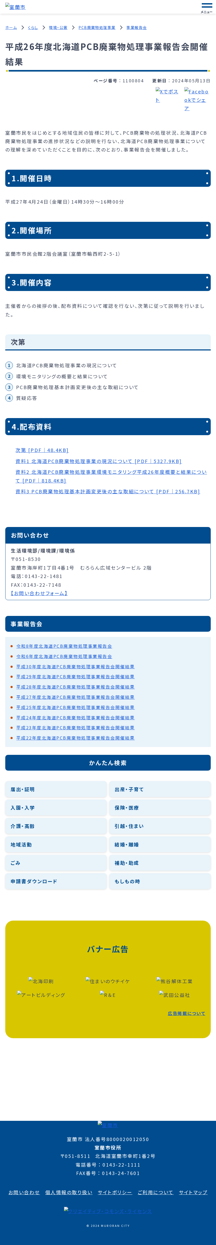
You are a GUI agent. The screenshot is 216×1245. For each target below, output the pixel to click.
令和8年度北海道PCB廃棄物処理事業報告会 (64, 646)
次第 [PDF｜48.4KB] (42, 449)
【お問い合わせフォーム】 (39, 593)
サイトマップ (193, 1192)
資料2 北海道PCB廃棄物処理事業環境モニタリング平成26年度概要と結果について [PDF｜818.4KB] (111, 476)
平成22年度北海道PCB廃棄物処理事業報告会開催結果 (75, 738)
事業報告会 (136, 27)
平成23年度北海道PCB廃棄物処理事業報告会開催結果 (75, 727)
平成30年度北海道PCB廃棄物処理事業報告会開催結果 (75, 666)
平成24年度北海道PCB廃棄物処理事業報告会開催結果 (75, 717)
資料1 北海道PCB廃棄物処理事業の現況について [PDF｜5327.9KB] (99, 461)
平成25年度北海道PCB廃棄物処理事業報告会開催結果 (75, 707)
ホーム (11, 27)
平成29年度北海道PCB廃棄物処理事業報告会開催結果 (75, 676)
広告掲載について (186, 1013)
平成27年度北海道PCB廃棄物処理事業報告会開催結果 (75, 697)
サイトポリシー (115, 1192)
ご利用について (156, 1192)
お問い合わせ (24, 1192)
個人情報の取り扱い (69, 1192)
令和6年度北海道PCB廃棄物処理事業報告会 (64, 656)
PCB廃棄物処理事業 (96, 27)
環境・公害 (58, 27)
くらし (33, 27)
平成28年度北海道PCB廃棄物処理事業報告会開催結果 (75, 687)
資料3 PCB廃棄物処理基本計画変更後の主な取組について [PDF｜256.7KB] (108, 491)
